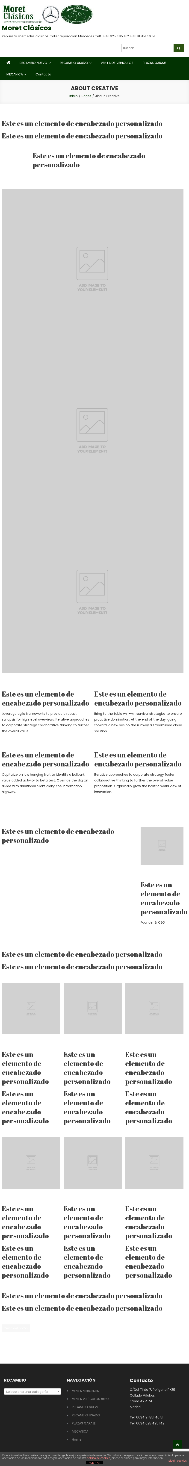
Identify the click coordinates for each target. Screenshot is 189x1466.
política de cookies (98, 1458)
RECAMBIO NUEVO (33, 62)
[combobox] (32, 1391)
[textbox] (32, 1391)
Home (77, 1439)
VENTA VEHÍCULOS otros (90, 1399)
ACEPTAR (94, 1462)
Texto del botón (16, 1328)
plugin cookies (177, 1460)
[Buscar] (179, 48)
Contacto (43, 74)
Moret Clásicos (26, 28)
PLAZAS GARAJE (154, 62)
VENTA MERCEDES (85, 1390)
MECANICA (14, 74)
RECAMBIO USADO (74, 62)
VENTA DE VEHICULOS (117, 62)
